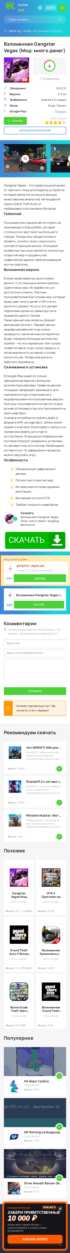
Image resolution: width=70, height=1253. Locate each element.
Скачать (17, 120)
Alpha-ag (15, 31)
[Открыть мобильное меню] (62, 8)
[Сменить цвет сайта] (40, 8)
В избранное (51, 78)
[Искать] (60, 19)
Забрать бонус (35, 1239)
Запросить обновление (35, 130)
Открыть (60, 111)
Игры (27, 31)
